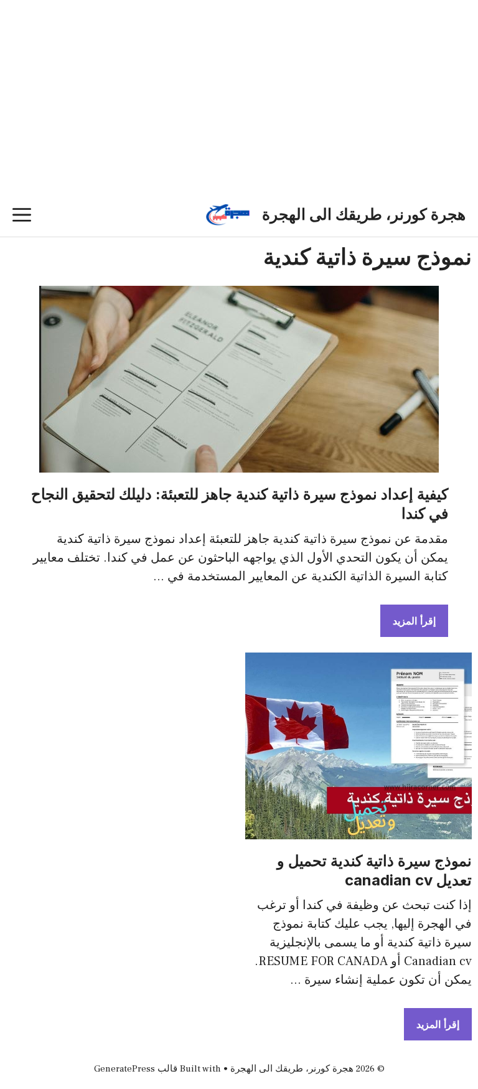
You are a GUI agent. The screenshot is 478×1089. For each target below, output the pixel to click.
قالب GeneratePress (135, 1069)
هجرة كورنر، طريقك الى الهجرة (364, 215)
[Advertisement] (239, 115)
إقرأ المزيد (414, 621)
